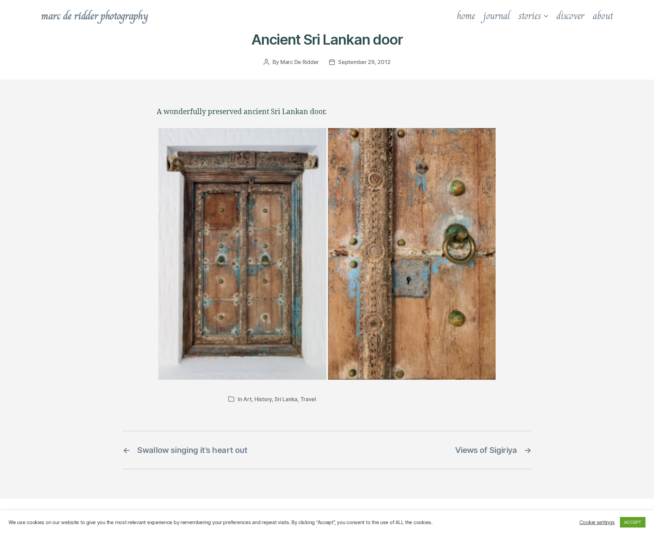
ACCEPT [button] (632, 522)
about (603, 16)
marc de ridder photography (94, 15)
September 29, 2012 (364, 62)
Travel (308, 399)
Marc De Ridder (299, 62)
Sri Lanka (286, 399)
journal (496, 16)
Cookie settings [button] (597, 522)
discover (570, 16)
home (466, 16)
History (263, 399)
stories (529, 16)
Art (247, 399)
